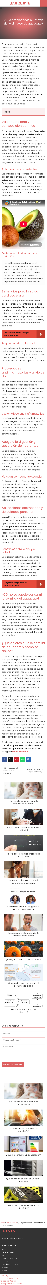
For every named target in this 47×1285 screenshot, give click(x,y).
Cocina (5, 1255)
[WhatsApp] (22, 759)
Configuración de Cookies (11, 1283)
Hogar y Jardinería (9, 1258)
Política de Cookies (8, 1281)
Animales (5, 1249)
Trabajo (5, 1267)
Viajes (4, 1270)
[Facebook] (4, 759)
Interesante (6, 1261)
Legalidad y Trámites (10, 1264)
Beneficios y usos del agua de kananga (35, 770)
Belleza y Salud (8, 1252)
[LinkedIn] (28, 759)
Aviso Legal (4, 1275)
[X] (10, 759)
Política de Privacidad (9, 1278)
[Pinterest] (16, 759)
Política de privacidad (17, 1238)
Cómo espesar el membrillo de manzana (10, 770)
